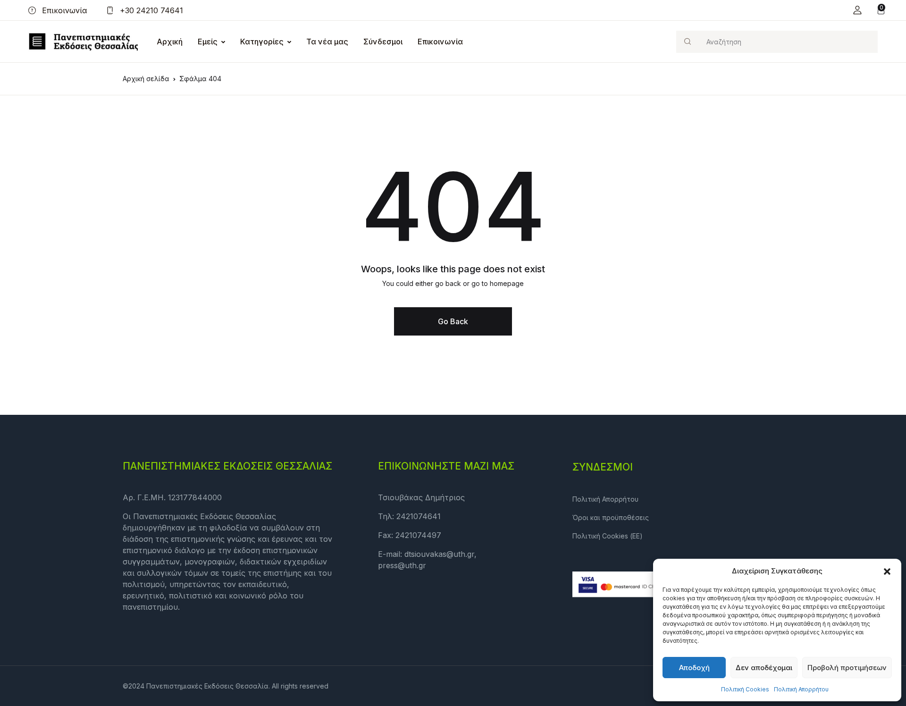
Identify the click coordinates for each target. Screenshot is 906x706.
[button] (887, 571)
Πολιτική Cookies (745, 689)
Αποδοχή (694, 667)
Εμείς (208, 41)
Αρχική (170, 41)
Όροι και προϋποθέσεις (610, 517)
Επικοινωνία (63, 10)
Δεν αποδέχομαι (764, 667)
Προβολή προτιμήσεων (847, 667)
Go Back (453, 321)
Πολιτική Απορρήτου (801, 689)
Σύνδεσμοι (383, 41)
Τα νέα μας (327, 41)
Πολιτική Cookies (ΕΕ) (607, 536)
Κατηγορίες (262, 41)
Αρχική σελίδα (146, 79)
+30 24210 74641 (150, 10)
